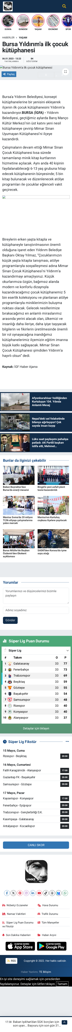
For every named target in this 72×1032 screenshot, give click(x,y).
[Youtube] (39, 893)
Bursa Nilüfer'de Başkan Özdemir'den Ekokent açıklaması (16, 553)
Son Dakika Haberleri (18, 935)
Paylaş (11, 74)
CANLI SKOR (36, 845)
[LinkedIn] (33, 893)
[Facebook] (7, 893)
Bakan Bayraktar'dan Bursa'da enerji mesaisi (16, 488)
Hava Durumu (50, 905)
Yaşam (23, 37)
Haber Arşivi (49, 935)
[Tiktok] (46, 893)
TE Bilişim (45, 971)
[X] (13, 893)
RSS (13, 960)
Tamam (62, 984)
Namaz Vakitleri (16, 914)
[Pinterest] (20, 893)
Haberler (8, 37)
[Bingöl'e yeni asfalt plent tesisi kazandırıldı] (53, 475)
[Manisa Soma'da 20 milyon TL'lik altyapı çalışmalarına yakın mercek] (19, 505)
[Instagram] (26, 893)
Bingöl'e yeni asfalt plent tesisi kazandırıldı (51, 488)
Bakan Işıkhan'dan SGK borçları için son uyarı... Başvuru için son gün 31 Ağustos (36, 1025)
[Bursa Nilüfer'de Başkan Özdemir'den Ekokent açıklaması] (19, 538)
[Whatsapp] (65, 893)
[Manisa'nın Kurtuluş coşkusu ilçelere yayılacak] (53, 505)
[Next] (59, 893)
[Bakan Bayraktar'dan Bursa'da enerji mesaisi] (19, 475)
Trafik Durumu (50, 914)
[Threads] (52, 893)
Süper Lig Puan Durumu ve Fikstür (18, 924)
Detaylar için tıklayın (36, 728)
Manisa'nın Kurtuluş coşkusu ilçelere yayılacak (52, 519)
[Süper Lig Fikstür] (67, 741)
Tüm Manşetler (50, 922)
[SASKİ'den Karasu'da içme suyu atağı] (53, 538)
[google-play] (51, 946)
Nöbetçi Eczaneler (17, 905)
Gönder (10, 620)
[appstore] (21, 946)
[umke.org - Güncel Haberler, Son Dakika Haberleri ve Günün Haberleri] (8, 6)
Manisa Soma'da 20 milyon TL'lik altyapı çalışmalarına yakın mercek (18, 520)
